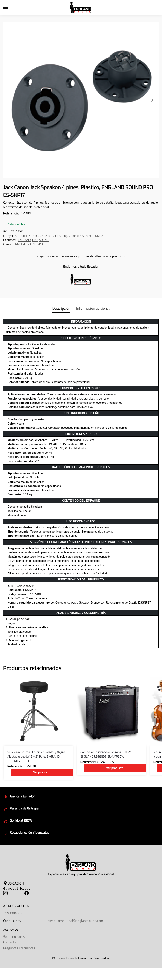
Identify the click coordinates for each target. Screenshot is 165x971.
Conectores (76, 236)
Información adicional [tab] (93, 308)
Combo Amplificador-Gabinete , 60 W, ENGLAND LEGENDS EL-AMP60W (105, 754)
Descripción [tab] (61, 308)
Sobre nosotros (14, 937)
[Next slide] (151, 100)
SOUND (44, 240)
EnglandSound (65, 958)
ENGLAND (24, 240)
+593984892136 (15, 913)
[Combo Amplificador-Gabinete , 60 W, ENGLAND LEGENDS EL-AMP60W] (111, 711)
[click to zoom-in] (81, 100)
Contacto (9, 942)
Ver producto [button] (41, 772)
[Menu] (9, 7)
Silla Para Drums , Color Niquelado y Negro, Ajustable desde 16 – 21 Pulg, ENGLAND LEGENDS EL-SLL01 (36, 756)
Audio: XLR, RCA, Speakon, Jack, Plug (43, 236)
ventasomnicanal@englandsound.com (75, 921)
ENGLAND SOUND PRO (28, 244)
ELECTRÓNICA (94, 236)
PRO (35, 240)
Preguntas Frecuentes (19, 948)
